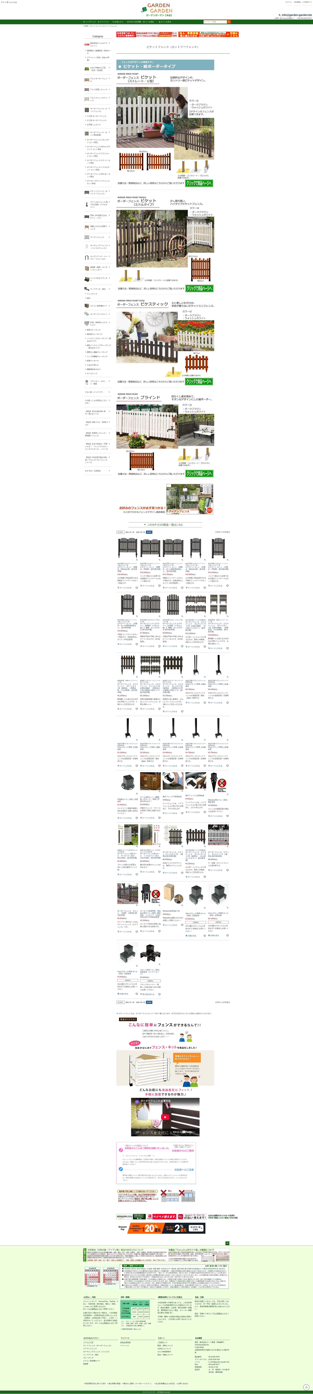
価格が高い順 (140, 532)
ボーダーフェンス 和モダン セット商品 (98, 175)
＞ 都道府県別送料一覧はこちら (130, 1329)
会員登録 (298, 2)
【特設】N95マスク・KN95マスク (96, 423)
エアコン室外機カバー (98, 306)
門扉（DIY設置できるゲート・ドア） (98, 216)
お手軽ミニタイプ (94, 125)
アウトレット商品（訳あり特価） (98, 58)
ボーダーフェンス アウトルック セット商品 (98, 154)
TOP (306, 1388)
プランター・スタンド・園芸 (98, 382)
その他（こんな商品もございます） (96, 401)
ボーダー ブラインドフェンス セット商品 (98, 182)
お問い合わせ (183, 1383)
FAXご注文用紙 (135, 22)
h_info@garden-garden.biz (295, 14)
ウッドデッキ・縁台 (98, 289)
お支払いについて (164, 1349)
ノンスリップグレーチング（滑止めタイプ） (99, 339)
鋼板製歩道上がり (94, 369)
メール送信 (149, 22)
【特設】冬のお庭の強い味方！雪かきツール (95, 412)
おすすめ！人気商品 (93, 471)
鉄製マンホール (93, 361)
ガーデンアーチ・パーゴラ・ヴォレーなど (98, 257)
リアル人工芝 (88, 1342)
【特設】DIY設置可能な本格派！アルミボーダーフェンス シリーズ (96, 459)
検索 (229, 22)
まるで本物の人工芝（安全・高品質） (98, 69)
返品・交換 (199, 1297)
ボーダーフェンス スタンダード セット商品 (98, 141)
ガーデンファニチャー (98, 314)
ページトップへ (227, 1243)
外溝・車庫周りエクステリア (98, 323)
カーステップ (92, 373)
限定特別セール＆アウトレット (98, 44)
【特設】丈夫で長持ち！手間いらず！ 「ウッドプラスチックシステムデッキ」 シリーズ (96, 446)
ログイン (289, 2)
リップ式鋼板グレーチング (97, 356)
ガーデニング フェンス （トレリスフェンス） (100, 246)
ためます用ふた (93, 365)
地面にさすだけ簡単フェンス (98, 227)
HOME (86, 26)
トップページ (90, 22)
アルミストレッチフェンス (98, 99)
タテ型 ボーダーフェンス (96, 120)
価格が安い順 (129, 532)
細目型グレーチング (94, 334)
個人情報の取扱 (115, 1383)
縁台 (88, 298)
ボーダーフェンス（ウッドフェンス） (98, 110)
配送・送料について (165, 1345)
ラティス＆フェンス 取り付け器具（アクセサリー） (99, 204)
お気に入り (119, 22)
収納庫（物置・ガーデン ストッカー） (98, 268)
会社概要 (198, 1338)
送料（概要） (126, 1297)
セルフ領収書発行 (164, 1352)
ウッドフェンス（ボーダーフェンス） (97, 1345)
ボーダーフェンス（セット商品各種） (98, 133)
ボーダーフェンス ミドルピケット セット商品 (98, 168)
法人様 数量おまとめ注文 (165, 1383)
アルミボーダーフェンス (98, 80)
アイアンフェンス (97, 237)
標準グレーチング (94, 330)
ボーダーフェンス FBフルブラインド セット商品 (98, 148)
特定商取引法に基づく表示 (95, 1383)
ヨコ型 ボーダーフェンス (96, 116)
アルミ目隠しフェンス (98, 89)
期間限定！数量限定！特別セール (99, 52)
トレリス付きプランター (98, 279)
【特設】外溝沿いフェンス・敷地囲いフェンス (96, 434)
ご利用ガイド (307, 2)
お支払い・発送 (90, 1297)
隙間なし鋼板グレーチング (97, 352)
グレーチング (88, 1358)
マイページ (104, 22)
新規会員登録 (125, 1342)
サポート (161, 1338)
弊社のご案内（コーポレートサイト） (138, 1383)
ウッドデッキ (92, 294)
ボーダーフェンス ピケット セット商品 (98, 161)
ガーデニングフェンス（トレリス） (97, 1352)
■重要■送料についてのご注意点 (170, 1297)
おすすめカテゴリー (91, 1338)
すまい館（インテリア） (94, 392)
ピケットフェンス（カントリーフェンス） (98, 192)
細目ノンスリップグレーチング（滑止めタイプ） (99, 346)
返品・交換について (165, 1355)
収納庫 (85, 1364)
